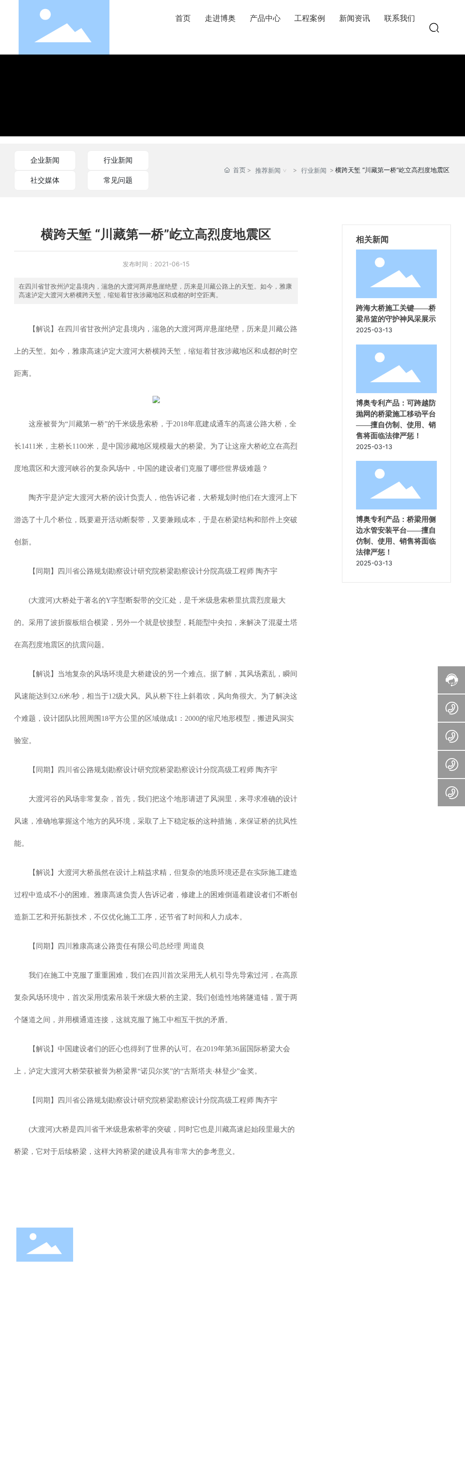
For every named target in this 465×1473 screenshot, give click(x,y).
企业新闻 (44, 160)
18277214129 (55, 1354)
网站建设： (393, 1445)
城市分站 (219, 1444)
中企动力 (422, 1445)
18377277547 (57, 1366)
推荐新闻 (268, 170)
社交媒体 (44, 180)
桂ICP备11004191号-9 (268, 1450)
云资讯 (177, 1444)
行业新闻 (118, 160)
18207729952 (57, 1379)
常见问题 (118, 180)
